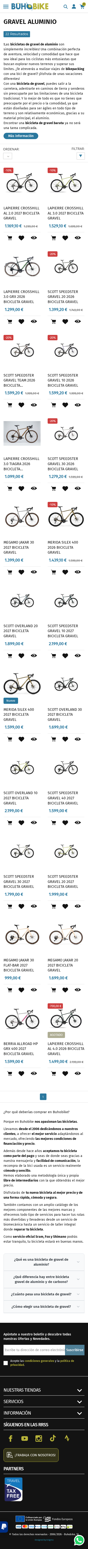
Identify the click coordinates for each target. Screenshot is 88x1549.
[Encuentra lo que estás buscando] (66, 7)
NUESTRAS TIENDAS (22, 1390)
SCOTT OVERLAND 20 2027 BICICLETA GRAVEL (21, 631)
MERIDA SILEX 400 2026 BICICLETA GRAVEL (63, 547)
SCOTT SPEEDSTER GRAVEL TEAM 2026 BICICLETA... (19, 380)
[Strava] (66, 1438)
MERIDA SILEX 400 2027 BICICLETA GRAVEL (19, 714)
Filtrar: (78, 148)
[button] (4, 1527)
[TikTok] (52, 1438)
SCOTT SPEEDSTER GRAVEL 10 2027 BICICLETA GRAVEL (63, 631)
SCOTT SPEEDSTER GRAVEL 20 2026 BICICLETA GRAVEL (63, 296)
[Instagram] (38, 1438)
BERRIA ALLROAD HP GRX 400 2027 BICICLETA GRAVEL (21, 1048)
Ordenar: (11, 149)
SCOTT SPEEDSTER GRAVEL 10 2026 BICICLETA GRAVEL (63, 380)
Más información (21, 136)
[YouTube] (24, 1438)
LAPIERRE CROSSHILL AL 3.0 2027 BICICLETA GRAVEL (66, 213)
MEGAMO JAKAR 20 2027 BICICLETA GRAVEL (63, 965)
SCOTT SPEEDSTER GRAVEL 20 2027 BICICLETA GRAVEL (63, 881)
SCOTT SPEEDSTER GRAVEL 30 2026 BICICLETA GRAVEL (63, 463)
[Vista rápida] (34, 238)
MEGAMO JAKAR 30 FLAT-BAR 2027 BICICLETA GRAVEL (19, 965)
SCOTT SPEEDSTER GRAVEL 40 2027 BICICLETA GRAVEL (63, 798)
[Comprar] (9, 238)
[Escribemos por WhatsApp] (77, 1538)
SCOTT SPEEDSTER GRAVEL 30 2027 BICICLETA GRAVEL (19, 881)
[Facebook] (10, 1438)
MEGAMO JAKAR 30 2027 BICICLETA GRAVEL (19, 547)
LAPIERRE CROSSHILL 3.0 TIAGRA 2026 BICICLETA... (21, 463)
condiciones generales (39, 1361)
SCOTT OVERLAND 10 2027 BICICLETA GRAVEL (21, 798)
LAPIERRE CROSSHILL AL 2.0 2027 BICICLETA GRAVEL (21, 213)
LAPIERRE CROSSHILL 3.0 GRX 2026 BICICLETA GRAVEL (21, 296)
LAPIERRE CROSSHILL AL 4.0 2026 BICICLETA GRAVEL (66, 1048)
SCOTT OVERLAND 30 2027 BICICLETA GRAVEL (65, 714)
